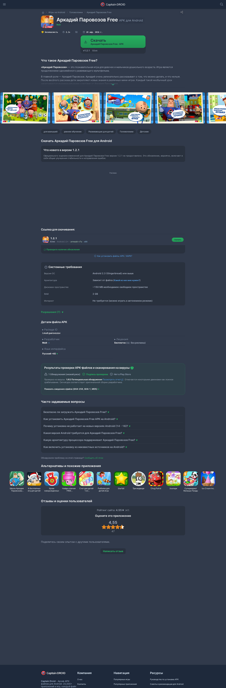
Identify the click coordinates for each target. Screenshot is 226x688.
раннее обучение (73, 131)
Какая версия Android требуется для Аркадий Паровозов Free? (82, 433)
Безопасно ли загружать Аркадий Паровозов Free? (75, 412)
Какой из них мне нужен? (127, 280)
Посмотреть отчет (112, 379)
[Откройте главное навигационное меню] (4, 4)
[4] (117, 527)
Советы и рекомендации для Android (166, 684)
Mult (59, 24)
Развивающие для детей (101, 131)
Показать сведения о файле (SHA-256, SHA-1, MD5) (70, 389)
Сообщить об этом (93, 458)
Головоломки (126, 131)
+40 (49, 353)
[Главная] (43, 12)
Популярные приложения (125, 684)
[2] (108, 527)
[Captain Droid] (56, 674)
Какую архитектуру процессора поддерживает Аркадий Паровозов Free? (89, 440)
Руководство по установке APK (164, 679)
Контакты (81, 684)
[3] (113, 527)
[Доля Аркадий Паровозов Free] (181, 12)
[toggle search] (221, 4)
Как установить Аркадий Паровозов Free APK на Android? (79, 419)
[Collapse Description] (113, 82)
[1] (104, 527)
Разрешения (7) (51, 312)
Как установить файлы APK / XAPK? (114, 256)
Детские (144, 131)
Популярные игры (122, 679)
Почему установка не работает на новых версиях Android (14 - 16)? (85, 426)
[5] (122, 527)
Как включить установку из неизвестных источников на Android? (84, 447)
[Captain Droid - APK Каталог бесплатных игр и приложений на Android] (113, 4)
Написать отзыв (113, 551)
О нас (79, 679)
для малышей (50, 131)
